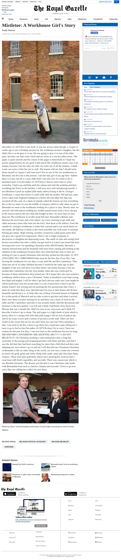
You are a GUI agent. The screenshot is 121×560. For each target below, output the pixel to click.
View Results (89, 205)
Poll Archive (89, 208)
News (11, 19)
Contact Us (12, 537)
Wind (88, 194)
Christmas (8, 447)
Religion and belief (60, 441)
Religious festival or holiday (32, 441)
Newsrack (98, 519)
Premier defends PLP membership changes (98, 97)
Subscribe (113, 19)
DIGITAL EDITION (7, 2)
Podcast (99, 542)
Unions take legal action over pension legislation (99, 92)
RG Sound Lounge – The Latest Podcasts (101, 262)
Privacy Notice (40, 541)
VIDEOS (17, 2)
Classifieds (97, 19)
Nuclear (88, 186)
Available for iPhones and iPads (23, 494)
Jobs (69, 19)
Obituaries (82, 19)
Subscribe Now (7, 14)
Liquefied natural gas (93, 183)
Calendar (98, 515)
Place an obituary (109, 220)
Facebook (72, 533)
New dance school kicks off (93, 121)
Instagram (73, 542)
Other (88, 197)
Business (24, 19)
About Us (12, 533)
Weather (97, 510)
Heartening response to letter (63, 474)
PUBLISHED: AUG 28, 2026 (92, 266)
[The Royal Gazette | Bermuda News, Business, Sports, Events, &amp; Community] (60, 8)
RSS (40, 2)
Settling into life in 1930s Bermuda (95, 134)
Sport (36, 19)
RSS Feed (99, 537)
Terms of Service (41, 546)
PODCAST (33, 2)
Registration (40, 536)
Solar (88, 192)
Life (46, 19)
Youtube (99, 533)
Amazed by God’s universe (23, 464)
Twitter (71, 537)
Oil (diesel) (89, 189)
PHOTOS (25, 2)
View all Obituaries (91, 220)
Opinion (57, 19)
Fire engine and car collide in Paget (95, 109)
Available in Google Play (82, 494)
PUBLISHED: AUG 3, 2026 (91, 287)
